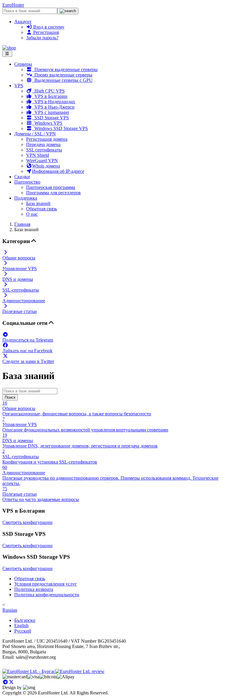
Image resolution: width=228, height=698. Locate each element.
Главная (22, 224)
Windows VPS (47, 123)
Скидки (22, 176)
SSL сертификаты (44, 149)
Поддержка (25, 198)
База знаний (38, 203)
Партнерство (27, 181)
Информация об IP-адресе (58, 171)
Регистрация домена (46, 139)
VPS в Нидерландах (53, 101)
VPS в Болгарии (49, 96)
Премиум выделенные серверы (65, 69)
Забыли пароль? (42, 37)
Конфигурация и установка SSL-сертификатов (49, 456)
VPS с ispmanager (50, 112)
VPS (18, 85)
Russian (9, 610)
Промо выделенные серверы (62, 74)
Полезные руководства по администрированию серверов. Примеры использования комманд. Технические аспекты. (110, 475)
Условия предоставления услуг (45, 583)
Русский (22, 630)
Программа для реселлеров (53, 192)
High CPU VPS (48, 90)
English (21, 625)
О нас (32, 214)
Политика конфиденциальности (46, 594)
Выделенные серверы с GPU (62, 80)
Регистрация (45, 32)
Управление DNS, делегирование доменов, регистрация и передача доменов (80, 440)
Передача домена (43, 144)
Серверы (23, 64)
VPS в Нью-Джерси (53, 106)
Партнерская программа (50, 187)
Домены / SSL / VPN (35, 133)
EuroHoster (13, 4)
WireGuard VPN (42, 160)
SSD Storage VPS (50, 117)
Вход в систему (48, 26)
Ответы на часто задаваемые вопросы (40, 494)
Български (24, 620)
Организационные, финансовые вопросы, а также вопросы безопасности (76, 408)
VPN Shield (37, 155)
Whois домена (46, 165)
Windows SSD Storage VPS (60, 128)
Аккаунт (22, 21)
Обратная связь (41, 208)
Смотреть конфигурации (27, 522)
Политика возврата (33, 589)
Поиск (10, 397)
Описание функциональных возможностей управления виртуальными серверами (85, 424)
